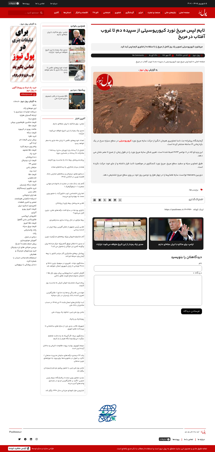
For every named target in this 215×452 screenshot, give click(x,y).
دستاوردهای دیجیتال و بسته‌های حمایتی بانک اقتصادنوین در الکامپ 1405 (65, 175)
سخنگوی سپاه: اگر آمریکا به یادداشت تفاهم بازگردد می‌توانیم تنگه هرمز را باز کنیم (66, 337)
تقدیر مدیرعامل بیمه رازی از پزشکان (70, 203)
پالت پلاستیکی (30, 230)
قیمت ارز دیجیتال (29, 160)
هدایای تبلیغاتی (29, 195)
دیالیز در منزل (30, 237)
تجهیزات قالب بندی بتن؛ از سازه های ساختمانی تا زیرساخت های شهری (64, 327)
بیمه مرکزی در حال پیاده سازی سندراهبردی (66, 220)
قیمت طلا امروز (30, 223)
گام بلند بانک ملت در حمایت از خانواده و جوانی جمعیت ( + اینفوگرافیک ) (65, 185)
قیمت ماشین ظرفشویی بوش (23, 122)
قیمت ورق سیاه (29, 226)
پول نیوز (144, 70)
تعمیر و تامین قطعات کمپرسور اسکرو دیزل (27, 204)
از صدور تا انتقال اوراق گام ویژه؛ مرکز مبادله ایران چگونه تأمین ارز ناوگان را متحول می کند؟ (64, 245)
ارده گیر (33, 143)
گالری (56, 12)
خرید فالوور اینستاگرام (26, 188)
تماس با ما (39, 3)
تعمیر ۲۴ (32, 164)
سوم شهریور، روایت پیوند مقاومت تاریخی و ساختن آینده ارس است (63, 347)
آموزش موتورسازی (28, 240)
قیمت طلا (32, 125)
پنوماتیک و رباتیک (76, 319)
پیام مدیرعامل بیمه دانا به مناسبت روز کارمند (66, 160)
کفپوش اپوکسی (29, 216)
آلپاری (33, 212)
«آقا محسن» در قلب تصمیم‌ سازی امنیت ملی (56, 97)
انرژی (141, 12)
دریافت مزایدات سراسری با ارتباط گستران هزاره (25, 113)
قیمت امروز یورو (29, 209)
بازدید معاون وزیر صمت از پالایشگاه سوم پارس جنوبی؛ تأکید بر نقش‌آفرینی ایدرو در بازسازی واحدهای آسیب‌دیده (65, 380)
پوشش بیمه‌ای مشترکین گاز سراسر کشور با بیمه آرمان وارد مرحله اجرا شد (65, 255)
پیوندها (26, 3)
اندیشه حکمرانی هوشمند (25, 198)
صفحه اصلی (184, 12)
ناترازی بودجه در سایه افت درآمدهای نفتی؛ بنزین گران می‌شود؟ (64, 212)
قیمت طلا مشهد (29, 150)
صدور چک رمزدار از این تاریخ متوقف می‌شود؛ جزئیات (56, 51)
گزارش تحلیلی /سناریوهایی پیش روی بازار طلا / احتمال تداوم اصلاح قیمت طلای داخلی (65, 274)
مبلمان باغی (31, 167)
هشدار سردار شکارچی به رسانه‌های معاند (67, 167)
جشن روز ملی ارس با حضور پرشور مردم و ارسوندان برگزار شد (64, 369)
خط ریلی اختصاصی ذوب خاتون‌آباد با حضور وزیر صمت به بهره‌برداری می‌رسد (65, 195)
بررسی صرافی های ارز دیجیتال (23, 247)
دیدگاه (197, 273)
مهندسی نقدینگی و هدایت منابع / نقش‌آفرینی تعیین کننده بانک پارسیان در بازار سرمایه (65, 294)
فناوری (118, 12)
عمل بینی (32, 191)
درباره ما (53, 3)
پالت (34, 233)
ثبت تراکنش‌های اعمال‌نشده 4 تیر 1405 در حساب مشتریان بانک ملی (64, 304)
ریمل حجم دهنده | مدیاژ (25, 243)
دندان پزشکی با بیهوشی (25, 264)
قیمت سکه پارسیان (28, 184)
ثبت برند (32, 171)
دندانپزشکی (31, 157)
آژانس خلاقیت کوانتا (18, 448)
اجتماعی (106, 12)
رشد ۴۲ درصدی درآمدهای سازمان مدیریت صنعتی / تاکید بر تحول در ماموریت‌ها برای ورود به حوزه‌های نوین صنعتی (63, 358)
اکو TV (95, 12)
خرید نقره (32, 136)
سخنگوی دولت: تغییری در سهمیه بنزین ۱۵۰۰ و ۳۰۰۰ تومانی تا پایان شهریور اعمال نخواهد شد (65, 265)
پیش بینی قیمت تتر (27, 139)
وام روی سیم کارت (28, 146)
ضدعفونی (32, 177)
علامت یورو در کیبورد (27, 129)
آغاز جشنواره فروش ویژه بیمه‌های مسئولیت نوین (64, 236)
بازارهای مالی (170, 12)
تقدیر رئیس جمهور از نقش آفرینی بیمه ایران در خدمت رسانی (65, 228)
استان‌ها (67, 12)
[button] (120, 200)
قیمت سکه (31, 132)
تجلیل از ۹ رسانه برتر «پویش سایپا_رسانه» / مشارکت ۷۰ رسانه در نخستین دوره (66, 152)
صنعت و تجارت (154, 12)
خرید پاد (33, 153)
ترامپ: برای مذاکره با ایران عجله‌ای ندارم (57, 33)
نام (200, 263)
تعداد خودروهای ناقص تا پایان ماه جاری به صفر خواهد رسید (55, 70)
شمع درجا (32, 118)
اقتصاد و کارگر (82, 12)
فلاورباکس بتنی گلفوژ (26, 219)
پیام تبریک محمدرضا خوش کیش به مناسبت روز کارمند (65, 284)
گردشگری (129, 12)
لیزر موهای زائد (29, 108)
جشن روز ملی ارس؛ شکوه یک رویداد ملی (67, 312)
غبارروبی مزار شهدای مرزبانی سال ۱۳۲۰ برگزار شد (64, 390)
